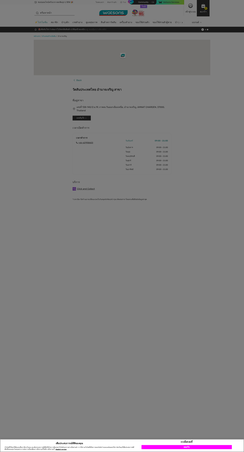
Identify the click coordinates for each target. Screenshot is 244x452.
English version (61, 449)
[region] (122, 445)
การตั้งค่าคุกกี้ (186, 441)
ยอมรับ (187, 447)
